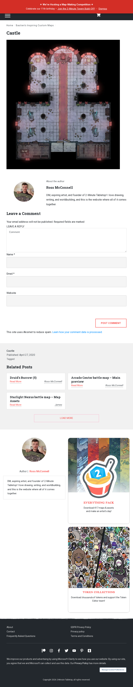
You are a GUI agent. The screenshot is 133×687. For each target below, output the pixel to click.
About (10, 627)
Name (10, 254)
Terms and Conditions (82, 636)
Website (11, 292)
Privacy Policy (81, 663)
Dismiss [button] (103, 8)
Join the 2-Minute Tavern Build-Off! (76, 8)
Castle (13, 33)
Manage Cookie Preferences (113, 670)
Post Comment (111, 323)
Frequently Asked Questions (21, 636)
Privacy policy (78, 631)
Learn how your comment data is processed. (77, 332)
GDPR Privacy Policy (81, 627)
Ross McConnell (39, 471)
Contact (11, 631)
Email (10, 273)
